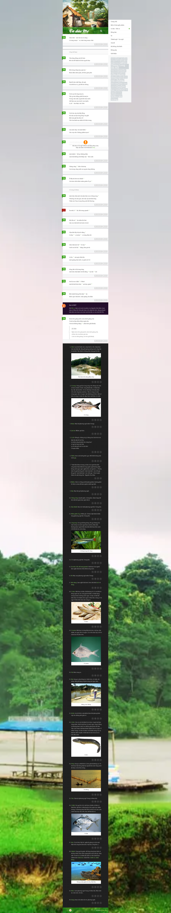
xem (93, 147)
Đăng (72, 764)
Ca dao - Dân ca (115, 28)
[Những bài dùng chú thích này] (95, 382)
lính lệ (113, 59)
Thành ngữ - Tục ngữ (117, 39)
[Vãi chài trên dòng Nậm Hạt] (86, 364)
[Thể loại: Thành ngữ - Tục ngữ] (64, 211)
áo (125, 70)
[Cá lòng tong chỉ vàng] (86, 540)
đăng (72, 584)
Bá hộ (72, 713)
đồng (113, 77)
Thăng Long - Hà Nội (118, 66)
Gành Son (80, 857)
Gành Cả (92, 857)
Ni (71, 575)
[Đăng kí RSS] (70, 910)
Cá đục (73, 591)
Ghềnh (73, 851)
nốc (98, 582)
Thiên (73, 456)
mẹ (119, 86)
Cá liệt (73, 805)
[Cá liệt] (86, 823)
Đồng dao (114, 32)
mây (121, 70)
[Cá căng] (86, 405)
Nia (72, 679)
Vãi (72, 672)
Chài (72, 347)
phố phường (119, 93)
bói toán (114, 83)
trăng (114, 99)
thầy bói (114, 71)
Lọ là (72, 437)
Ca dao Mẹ (81, 30)
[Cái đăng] (86, 779)
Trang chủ (114, 21)
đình (121, 89)
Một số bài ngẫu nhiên (117, 25)
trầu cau (116, 96)
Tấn (72, 798)
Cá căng (73, 386)
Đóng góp (114, 50)
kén (121, 77)
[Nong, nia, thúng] (86, 693)
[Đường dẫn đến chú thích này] (92, 382)
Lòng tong (74, 523)
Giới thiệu (114, 53)
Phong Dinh (117, 62)
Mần (72, 891)
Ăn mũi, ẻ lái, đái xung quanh (79, 566)
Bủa (72, 842)
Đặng (72, 900)
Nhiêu (73, 482)
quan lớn (113, 86)
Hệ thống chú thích (116, 46)
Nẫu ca (73, 308)
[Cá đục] (86, 611)
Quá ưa (73, 430)
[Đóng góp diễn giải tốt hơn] (98, 382)
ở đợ (125, 90)
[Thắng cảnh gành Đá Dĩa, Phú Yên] (86, 871)
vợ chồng (117, 80)
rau (118, 77)
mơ (112, 62)
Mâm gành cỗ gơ (76, 514)
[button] (101, 30)
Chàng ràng (74, 498)
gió (122, 62)
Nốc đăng (73, 582)
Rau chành (74, 507)
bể (126, 59)
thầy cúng (123, 83)
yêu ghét (120, 59)
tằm (113, 93)
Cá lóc (73, 722)
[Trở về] (100, 382)
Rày (72, 491)
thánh (125, 77)
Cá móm (73, 630)
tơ (126, 62)
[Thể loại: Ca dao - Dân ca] (64, 38)
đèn (123, 86)
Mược (72, 424)
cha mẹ (116, 74)
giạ (75, 458)
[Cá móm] (86, 649)
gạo (123, 74)
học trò (115, 89)
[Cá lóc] (86, 745)
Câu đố (113, 43)
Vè (111, 36)
